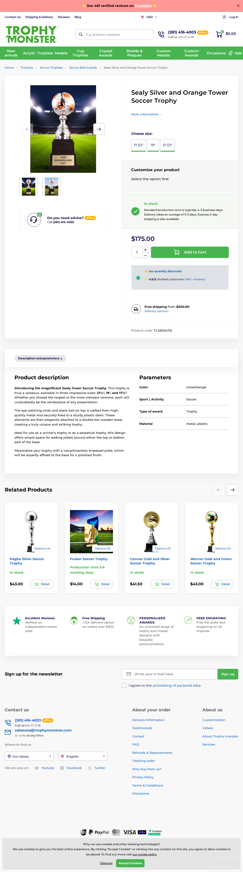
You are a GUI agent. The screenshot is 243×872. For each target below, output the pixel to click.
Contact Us (13, 17)
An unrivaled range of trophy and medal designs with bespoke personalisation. (156, 635)
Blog (78, 17)
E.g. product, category (103, 34)
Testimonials (142, 728)
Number (137, 252)
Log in (233, 17)
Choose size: (142, 133)
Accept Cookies (130, 863)
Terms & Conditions (147, 785)
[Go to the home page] (32, 34)
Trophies (27, 67)
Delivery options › (157, 311)
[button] (99, 129)
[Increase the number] (145, 250)
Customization (213, 720)
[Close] (238, 5)
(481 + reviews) (195, 279)
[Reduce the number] (145, 255)
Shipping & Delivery (39, 17)
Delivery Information (148, 720)
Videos (207, 728)
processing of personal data (177, 685)
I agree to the (165, 685)
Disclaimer (140, 793)
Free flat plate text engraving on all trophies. (210, 626)
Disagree (106, 863)
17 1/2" (138, 145)
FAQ (135, 744)
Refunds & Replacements (152, 753)
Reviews (64, 17)
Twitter (99, 768)
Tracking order (143, 761)
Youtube (47, 768)
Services (208, 744)
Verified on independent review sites (41, 626)
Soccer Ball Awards (83, 67)
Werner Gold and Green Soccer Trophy (211, 561)
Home (9, 67)
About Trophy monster (220, 736)
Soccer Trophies (51, 67)
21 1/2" (167, 145)
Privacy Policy (143, 777)
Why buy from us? (146, 769)
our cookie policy (144, 854)
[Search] (80, 34)
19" (153, 145)
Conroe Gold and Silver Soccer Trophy (150, 561)
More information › (146, 114)
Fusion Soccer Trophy (88, 559)
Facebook (74, 768)
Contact (138, 736)
